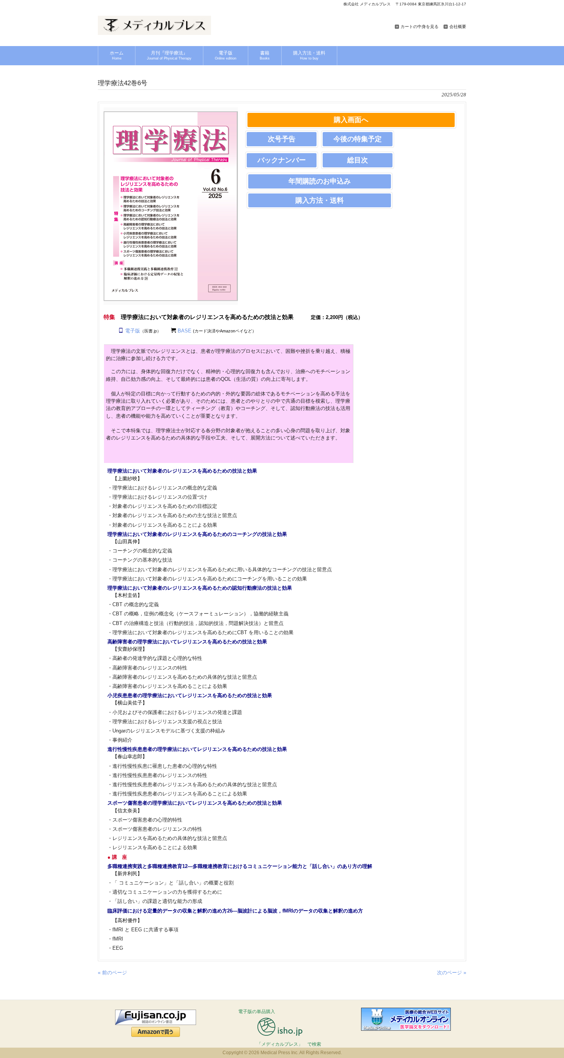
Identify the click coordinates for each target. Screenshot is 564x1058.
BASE (184, 331)
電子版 (132, 331)
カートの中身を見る (420, 26)
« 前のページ (112, 972)
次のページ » (451, 972)
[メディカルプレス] (154, 32)
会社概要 (457, 26)
